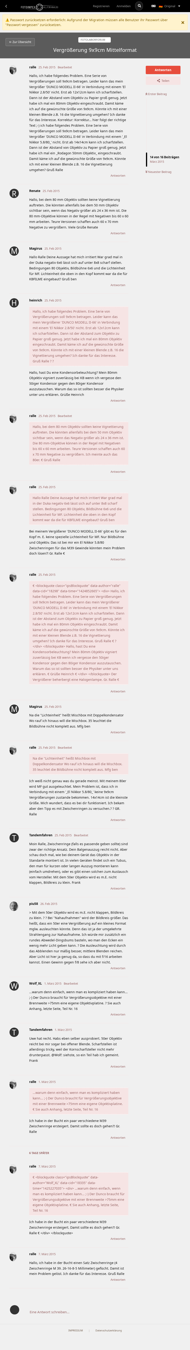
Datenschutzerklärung (108, 1330)
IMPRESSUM (75, 1330)
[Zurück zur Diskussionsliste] (6, 6)
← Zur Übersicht (20, 42)
